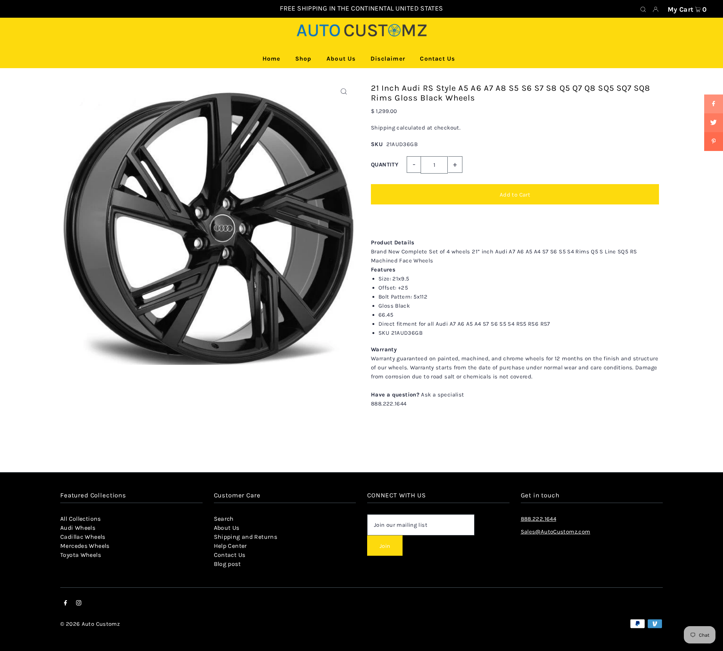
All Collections (80, 518)
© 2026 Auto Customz (90, 624)
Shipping (383, 127)
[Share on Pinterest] (713, 141)
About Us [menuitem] (341, 58)
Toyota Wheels (80, 554)
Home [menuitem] (271, 58)
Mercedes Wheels (85, 545)
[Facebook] (65, 603)
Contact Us (230, 554)
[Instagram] (78, 603)
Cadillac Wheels (82, 536)
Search (224, 518)
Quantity (384, 164)
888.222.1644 (539, 518)
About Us (226, 527)
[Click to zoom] (343, 91)
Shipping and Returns (246, 536)
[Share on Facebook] (713, 104)
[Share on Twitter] (713, 122)
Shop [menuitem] (303, 58)
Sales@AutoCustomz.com (555, 531)
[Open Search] (643, 9)
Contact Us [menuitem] (437, 58)
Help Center (230, 545)
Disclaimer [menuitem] (388, 58)
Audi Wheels (77, 527)
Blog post (227, 563)
